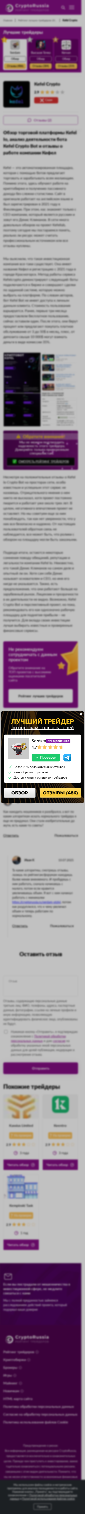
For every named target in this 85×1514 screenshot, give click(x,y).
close (81, 714)
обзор (19, 792)
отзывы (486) (60, 792)
